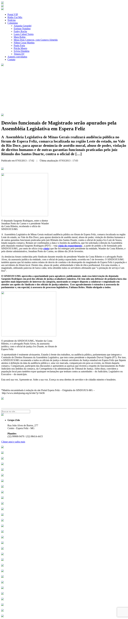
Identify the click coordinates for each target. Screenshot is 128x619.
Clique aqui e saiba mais (13, 441)
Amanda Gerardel (22, 25)
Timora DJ (19, 54)
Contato (11, 59)
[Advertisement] (64, 90)
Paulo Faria (19, 45)
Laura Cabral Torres (24, 34)
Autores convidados (17, 56)
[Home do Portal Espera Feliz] (2, 3)
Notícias (11, 20)
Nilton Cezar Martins (24, 42)
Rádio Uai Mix (14, 17)
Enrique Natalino (22, 28)
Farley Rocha (20, 31)
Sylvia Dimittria (21, 51)
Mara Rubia (19, 37)
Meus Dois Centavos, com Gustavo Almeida (36, 39)
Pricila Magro (20, 48)
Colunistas (12, 23)
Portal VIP (12, 14)
